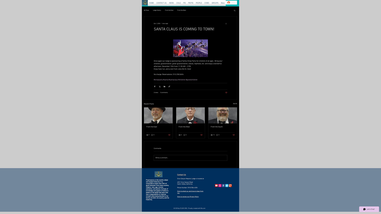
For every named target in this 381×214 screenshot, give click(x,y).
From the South (217, 127)
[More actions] (226, 23)
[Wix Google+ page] (230, 185)
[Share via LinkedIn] (164, 86)
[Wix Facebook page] (223, 185)
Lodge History (157, 10)
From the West (181, 10)
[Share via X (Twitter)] (160, 86)
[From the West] (190, 115)
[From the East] (158, 115)
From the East (169, 10)
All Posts (146, 10)
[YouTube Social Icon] (216, 185)
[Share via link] (169, 86)
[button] (171, 3)
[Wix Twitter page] (226, 185)
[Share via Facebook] (155, 86)
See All (235, 104)
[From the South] (222, 115)
